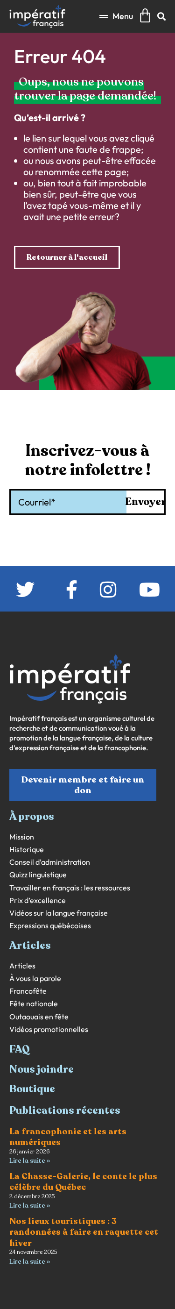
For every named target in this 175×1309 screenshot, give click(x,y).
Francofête (28, 991)
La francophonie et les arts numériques (67, 1137)
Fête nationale (33, 1003)
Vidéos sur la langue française (58, 913)
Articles (22, 965)
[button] (116, 16)
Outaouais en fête (39, 1016)
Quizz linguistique (38, 874)
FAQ (19, 1049)
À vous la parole (35, 978)
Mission (21, 836)
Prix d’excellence (37, 900)
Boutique (32, 1089)
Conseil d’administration (49, 862)
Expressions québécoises (50, 925)
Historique (26, 849)
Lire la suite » (29, 1160)
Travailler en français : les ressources (69, 887)
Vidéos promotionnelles (48, 1029)
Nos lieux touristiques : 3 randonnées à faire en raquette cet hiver (83, 1232)
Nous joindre (41, 1069)
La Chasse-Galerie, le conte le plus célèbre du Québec (83, 1182)
